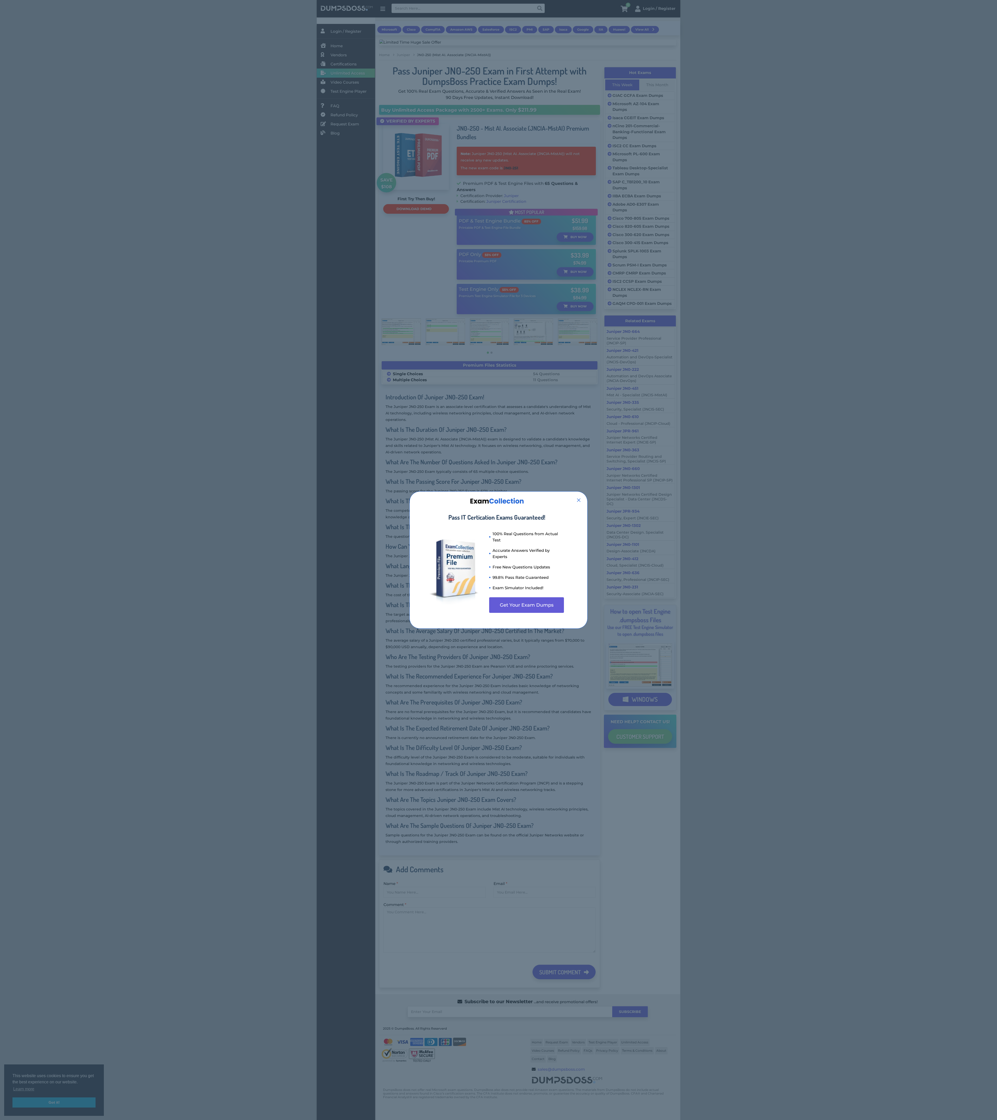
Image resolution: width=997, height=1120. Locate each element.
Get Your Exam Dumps (527, 605)
